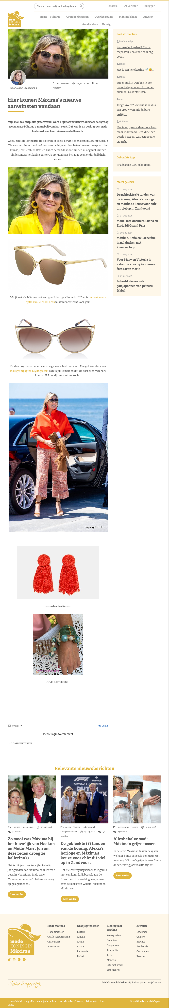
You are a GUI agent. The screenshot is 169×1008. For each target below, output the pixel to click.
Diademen (142, 931)
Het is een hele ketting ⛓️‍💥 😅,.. (135, 69)
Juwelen (148, 17)
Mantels (111, 960)
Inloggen (149, 6)
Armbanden (142, 946)
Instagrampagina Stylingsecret (29, 371)
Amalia (81, 936)
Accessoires (63, 83)
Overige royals (104, 17)
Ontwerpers (53, 941)
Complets (112, 940)
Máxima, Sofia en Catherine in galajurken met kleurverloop (136, 242)
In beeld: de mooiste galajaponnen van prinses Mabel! (135, 285)
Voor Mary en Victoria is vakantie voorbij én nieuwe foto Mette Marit (136, 264)
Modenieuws (27, 827)
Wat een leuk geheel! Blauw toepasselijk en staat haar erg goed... (135, 52)
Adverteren (131, 6)
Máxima (55, 17)
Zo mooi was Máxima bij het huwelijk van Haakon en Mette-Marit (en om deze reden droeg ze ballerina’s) (31, 848)
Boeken (135, 982)
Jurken (110, 955)
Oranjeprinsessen (77, 17)
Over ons (146, 982)
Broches (140, 941)
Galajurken (113, 945)
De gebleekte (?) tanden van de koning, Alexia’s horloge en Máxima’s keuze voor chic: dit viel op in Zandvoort (83, 853)
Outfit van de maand (58, 936)
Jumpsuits (112, 950)
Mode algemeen (55, 931)
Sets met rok (113, 969)
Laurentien (83, 951)
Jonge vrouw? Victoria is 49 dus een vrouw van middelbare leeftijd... (136, 109)
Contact (156, 982)
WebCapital (155, 1001)
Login (104, 725)
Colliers (140, 936)
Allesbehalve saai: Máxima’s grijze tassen (134, 841)
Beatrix (81, 931)
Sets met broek (115, 965)
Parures (140, 956)
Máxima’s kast (128, 17)
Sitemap (79, 1001)
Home (43, 17)
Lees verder (16, 894)
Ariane (80, 946)
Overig (106, 24)
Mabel (80, 956)
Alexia (68, 827)
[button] (81, 6)
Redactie (112, 6)
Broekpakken (114, 935)
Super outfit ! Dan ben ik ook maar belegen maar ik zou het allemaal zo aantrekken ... (135, 87)
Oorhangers (142, 951)
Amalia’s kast (90, 24)
